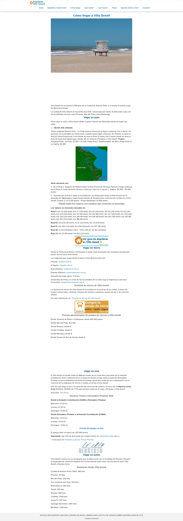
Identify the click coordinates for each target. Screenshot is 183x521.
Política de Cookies (107, 515)
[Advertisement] (91, 88)
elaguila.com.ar (66, 265)
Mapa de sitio (137, 515)
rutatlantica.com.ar (71, 269)
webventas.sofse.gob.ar (110, 436)
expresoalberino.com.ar (76, 272)
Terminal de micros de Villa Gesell (86, 298)
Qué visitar (88, 8)
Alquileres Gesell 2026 (56, 8)
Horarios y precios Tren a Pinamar (79, 440)
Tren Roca (64, 393)
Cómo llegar (75, 8)
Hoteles (43, 515)
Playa (114, 8)
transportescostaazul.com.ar (73, 282)
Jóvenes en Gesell (77, 515)
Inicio (41, 8)
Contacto (146, 8)
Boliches (64, 515)
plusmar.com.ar (65, 262)
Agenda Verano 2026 (130, 8)
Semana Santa (92, 515)
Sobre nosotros (124, 515)
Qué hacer (102, 8)
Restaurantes (54, 515)
